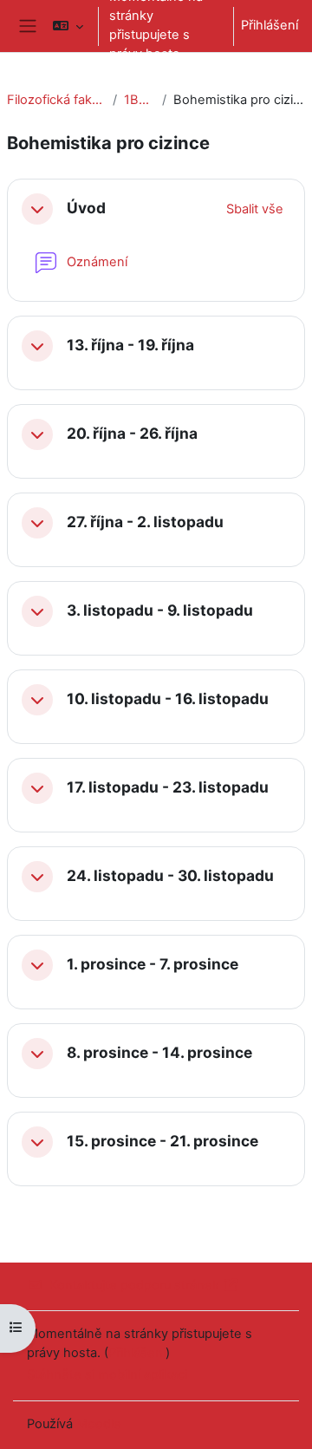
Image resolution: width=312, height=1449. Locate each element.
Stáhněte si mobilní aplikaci (107, 1374)
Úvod (86, 208)
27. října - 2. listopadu (145, 522)
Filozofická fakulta (56, 100)
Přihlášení (269, 25)
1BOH (139, 100)
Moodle (98, 1424)
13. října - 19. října (130, 345)
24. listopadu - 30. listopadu (170, 875)
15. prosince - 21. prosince (162, 1141)
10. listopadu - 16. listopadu (168, 699)
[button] (68, 26)
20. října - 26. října (132, 433)
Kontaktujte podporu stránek (134, 1285)
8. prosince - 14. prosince (159, 1052)
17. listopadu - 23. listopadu (168, 787)
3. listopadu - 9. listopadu (160, 610)
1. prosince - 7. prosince (152, 964)
